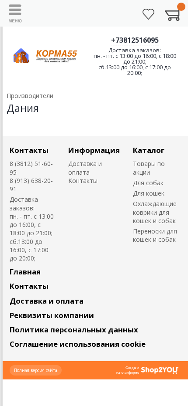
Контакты (29, 150)
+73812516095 (135, 40)
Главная (25, 272)
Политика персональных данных (74, 330)
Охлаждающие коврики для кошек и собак (155, 212)
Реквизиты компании (52, 315)
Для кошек (148, 193)
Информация (94, 150)
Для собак (148, 183)
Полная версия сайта (35, 370)
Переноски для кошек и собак (155, 235)
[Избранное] (148, 14)
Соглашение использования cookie (78, 344)
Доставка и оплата (85, 167)
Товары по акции (149, 167)
